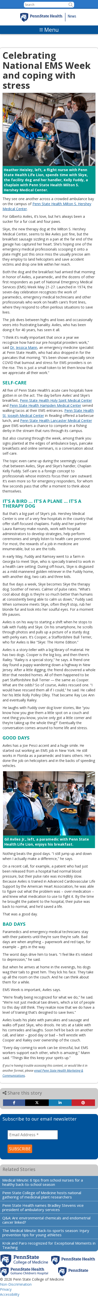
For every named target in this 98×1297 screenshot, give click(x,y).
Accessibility (9, 1294)
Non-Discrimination (16, 1284)
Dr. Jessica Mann (23, 347)
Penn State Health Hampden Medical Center (45, 405)
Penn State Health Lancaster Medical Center (56, 420)
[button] (71, 5)
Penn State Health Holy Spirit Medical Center (56, 400)
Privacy (6, 1289)
